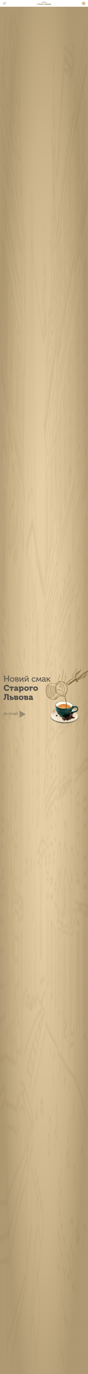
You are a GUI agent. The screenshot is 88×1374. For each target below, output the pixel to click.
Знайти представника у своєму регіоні (83, 3)
